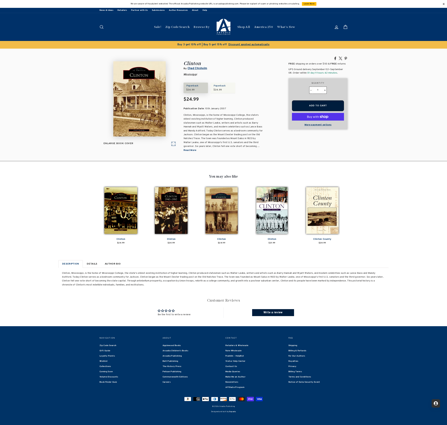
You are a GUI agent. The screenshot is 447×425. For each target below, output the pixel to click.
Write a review (273, 312)
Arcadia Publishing (172, 356)
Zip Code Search (177, 27)
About (195, 10)
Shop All (243, 27)
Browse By (202, 27)
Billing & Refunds (297, 350)
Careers (167, 382)
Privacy (292, 366)
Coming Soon (106, 371)
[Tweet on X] (340, 58)
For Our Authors (296, 356)
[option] (223, 45)
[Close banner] (443, 4)
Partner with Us (139, 10)
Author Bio (113, 263)
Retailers (122, 10)
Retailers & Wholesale (236, 345)
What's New (286, 27)
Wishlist (104, 361)
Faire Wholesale (233, 350)
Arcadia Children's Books (175, 350)
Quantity (318, 83)
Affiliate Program (234, 387)
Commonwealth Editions (175, 377)
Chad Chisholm (197, 68)
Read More (190, 150)
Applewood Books (172, 345)
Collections (105, 366)
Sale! (158, 27)
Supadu (232, 412)
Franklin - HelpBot (234, 356)
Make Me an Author (235, 377)
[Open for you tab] (436, 403)
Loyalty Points (107, 356)
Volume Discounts (109, 377)
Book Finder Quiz (108, 382)
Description (70, 263)
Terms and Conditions (299, 377)
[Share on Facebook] (335, 58)
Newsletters (231, 382)
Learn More (309, 4)
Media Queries (232, 371)
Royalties (293, 361)
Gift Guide (105, 350)
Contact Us (231, 366)
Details (92, 263)
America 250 (263, 27)
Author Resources (178, 10)
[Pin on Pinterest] (345, 58)
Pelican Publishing (172, 371)
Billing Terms (295, 371)
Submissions (158, 10)
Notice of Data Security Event (304, 382)
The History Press (172, 366)
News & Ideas (106, 10)
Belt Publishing (170, 361)
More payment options (318, 124)
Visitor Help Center (235, 361)
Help (205, 10)
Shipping (292, 345)
